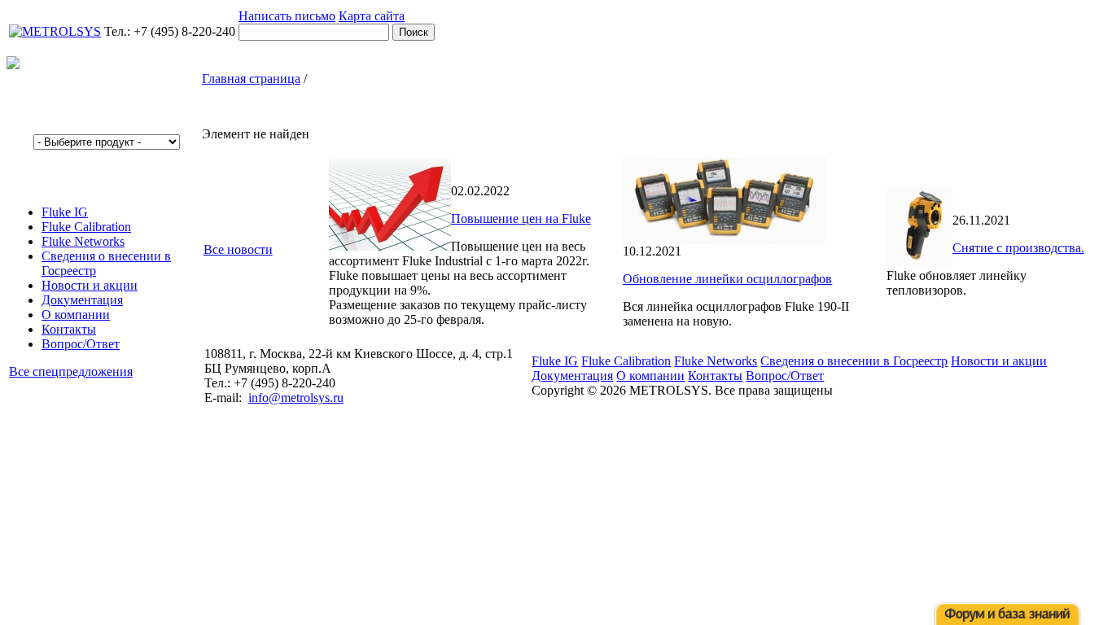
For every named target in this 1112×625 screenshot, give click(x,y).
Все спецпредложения (71, 371)
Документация (82, 300)
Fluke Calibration (86, 227)
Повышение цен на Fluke (521, 218)
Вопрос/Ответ (81, 344)
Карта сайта (372, 16)
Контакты (69, 329)
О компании (76, 314)
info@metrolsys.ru (296, 397)
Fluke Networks (83, 241)
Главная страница (251, 78)
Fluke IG (65, 212)
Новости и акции (90, 285)
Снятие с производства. (1018, 248)
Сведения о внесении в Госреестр (854, 361)
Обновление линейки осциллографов (727, 279)
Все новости (238, 249)
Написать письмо (287, 16)
